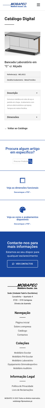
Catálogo (22, 330)
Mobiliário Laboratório (22, 360)
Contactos (22, 334)
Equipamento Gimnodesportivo (22, 364)
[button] (38, 5)
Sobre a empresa (22, 326)
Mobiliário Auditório (22, 368)
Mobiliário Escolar (22, 353)
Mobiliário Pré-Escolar (22, 356)
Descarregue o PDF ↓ (22, 192)
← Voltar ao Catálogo (16, 128)
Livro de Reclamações (22, 390)
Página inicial (22, 322)
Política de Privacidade (22, 386)
